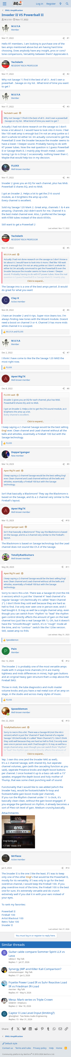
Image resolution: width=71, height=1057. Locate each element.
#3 (68, 106)
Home (59, 1048)
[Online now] (8, 714)
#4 (68, 177)
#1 (68, 38)
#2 (68, 74)
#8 (68, 388)
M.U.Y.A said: (10, 254)
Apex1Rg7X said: (12, 470)
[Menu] (4, 3)
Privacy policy (40, 1048)
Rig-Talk (20, 959)
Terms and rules (23, 1048)
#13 (67, 720)
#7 (68, 352)
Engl (4, 430)
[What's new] (60, 4)
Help (51, 1048)
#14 (67, 868)
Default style (10, 1043)
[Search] (67, 4)
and (14, 331)
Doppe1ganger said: (14, 526)
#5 (68, 248)
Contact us (7, 1048)
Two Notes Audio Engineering (33, 1016)
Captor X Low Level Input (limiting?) (31, 1013)
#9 (68, 464)
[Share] (63, 38)
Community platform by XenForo (28, 1054)
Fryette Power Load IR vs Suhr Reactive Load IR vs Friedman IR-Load (38, 984)
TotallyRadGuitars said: (15, 727)
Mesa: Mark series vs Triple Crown (31, 999)
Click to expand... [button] (35, 280)
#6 (68, 310)
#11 (67, 567)
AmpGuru (22, 1002)
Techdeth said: (11, 113)
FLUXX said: (9, 394)
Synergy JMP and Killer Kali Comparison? (35, 969)
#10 (67, 520)
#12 (67, 661)
